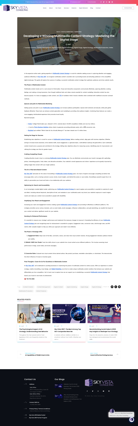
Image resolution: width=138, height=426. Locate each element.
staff (69, 44)
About (51, 8)
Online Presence (41, 291)
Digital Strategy (88, 47)
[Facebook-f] (101, 2)
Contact (98, 8)
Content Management (44, 47)
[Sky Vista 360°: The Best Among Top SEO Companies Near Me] (69, 313)
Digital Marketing (67, 32)
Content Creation (30, 47)
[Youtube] (109, 2)
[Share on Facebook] (115, 286)
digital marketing (67, 47)
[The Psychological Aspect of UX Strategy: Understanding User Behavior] (33, 313)
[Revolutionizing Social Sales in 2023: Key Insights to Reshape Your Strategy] (104, 313)
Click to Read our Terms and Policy (40, 411)
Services (66, 8)
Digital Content (56, 47)
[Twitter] (104, 2)
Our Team (58, 8)
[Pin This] (119, 286)
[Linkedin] (112, 2)
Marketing (78, 32)
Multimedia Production (101, 47)
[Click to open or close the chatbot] (131, 419)
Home (44, 8)
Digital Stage (78, 47)
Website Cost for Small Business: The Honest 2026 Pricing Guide (71, 386)
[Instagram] (106, 2)
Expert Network (83, 8)
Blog (91, 8)
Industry (74, 8)
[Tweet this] (112, 286)
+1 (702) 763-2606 (35, 404)
